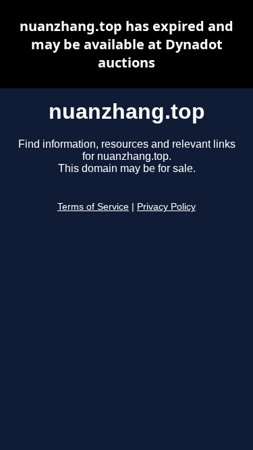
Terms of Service (93, 207)
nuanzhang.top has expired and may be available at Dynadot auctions (126, 44)
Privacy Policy (166, 207)
